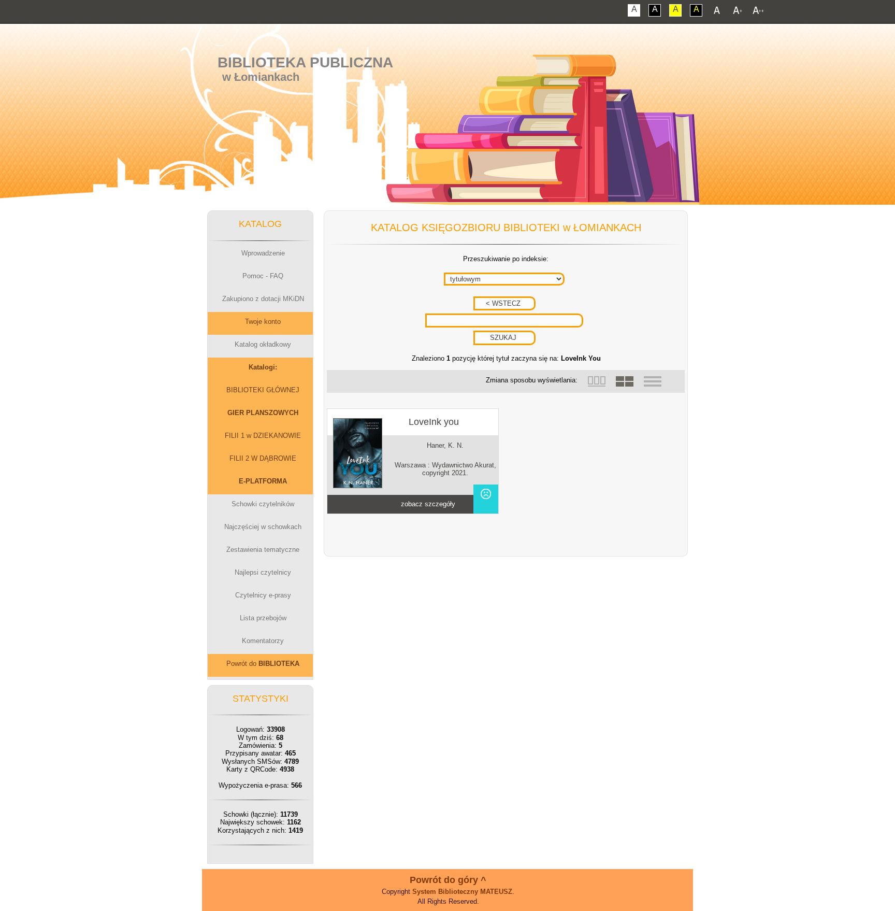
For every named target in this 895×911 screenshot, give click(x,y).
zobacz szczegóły (428, 504)
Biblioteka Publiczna (305, 62)
